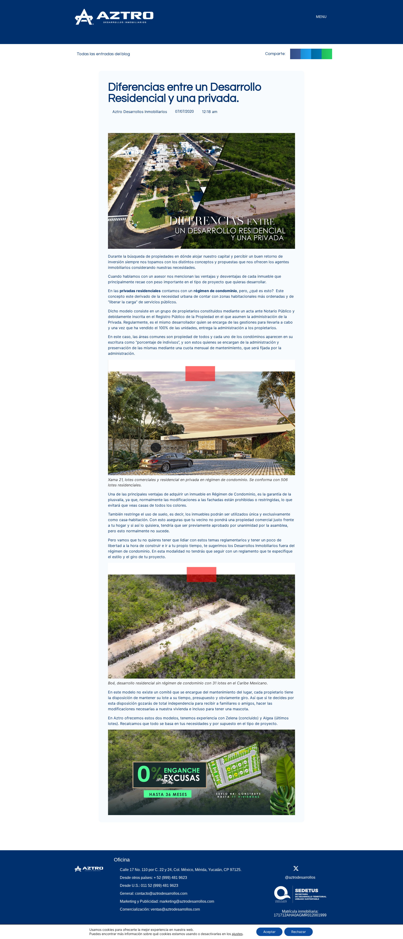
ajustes (237, 934)
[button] (295, 54)
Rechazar (298, 932)
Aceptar (269, 932)
